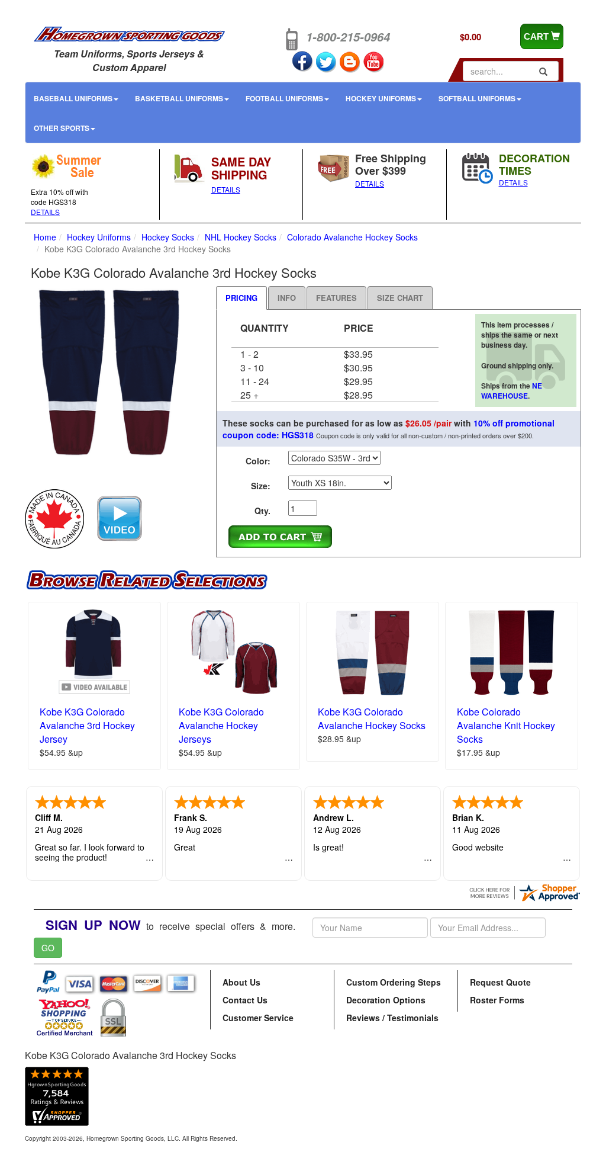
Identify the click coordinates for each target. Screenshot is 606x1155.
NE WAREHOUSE (511, 390)
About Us (241, 982)
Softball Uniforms (477, 98)
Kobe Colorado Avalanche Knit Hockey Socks (506, 725)
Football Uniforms (284, 98)
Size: (260, 486)
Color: (258, 461)
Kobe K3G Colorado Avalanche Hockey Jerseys (221, 725)
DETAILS (45, 212)
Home (45, 237)
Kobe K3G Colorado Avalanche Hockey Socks (372, 718)
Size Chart (400, 297)
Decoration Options (386, 1000)
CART (537, 36)
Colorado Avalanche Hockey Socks (352, 237)
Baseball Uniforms (73, 98)
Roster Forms (497, 1000)
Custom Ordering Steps (393, 982)
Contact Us (245, 1000)
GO (47, 948)
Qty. (262, 510)
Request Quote (500, 982)
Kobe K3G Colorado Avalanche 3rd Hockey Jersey (87, 725)
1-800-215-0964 (348, 36)
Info (287, 297)
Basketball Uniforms (179, 98)
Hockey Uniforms (381, 98)
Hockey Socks (167, 237)
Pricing (241, 297)
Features (336, 297)
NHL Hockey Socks (240, 237)
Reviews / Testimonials (392, 1018)
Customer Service (258, 1018)
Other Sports (61, 128)
